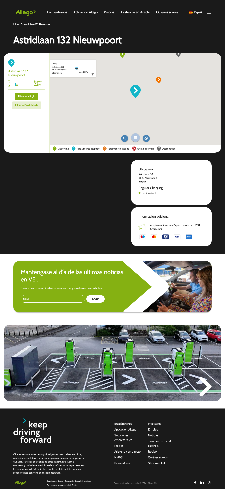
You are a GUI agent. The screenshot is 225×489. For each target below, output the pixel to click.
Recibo (152, 451)
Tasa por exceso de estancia (160, 443)
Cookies (75, 485)
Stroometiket (156, 463)
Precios (109, 12)
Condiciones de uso (55, 481)
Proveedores (122, 463)
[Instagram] (209, 483)
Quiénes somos (167, 12)
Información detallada (26, 105)
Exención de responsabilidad (59, 485)
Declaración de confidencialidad (77, 481)
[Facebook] (195, 483)
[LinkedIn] (202, 483)
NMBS (118, 457)
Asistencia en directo (135, 12)
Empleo (153, 429)
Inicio (16, 24)
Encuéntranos (57, 12)
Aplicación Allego (85, 12)
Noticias (153, 435)
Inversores (154, 423)
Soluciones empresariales (123, 437)
